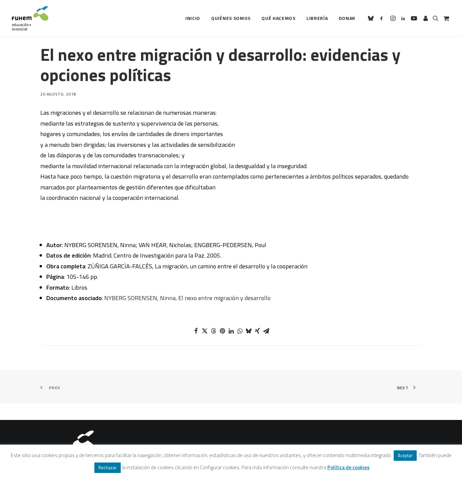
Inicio (192, 18)
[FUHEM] (30, 18)
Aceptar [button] (405, 455)
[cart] (445, 18)
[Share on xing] (257, 331)
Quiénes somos (231, 18)
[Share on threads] (213, 331)
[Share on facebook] (196, 331)
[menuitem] (193, 18)
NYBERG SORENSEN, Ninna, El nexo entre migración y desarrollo (187, 297)
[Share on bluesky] (249, 331)
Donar (347, 18)
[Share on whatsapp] (240, 331)
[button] (372, 18)
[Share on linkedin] (231, 331)
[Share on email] (266, 331)
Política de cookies (348, 467)
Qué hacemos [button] (278, 18)
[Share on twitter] (205, 331)
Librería (317, 18)
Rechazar (107, 467)
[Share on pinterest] (222, 331)
